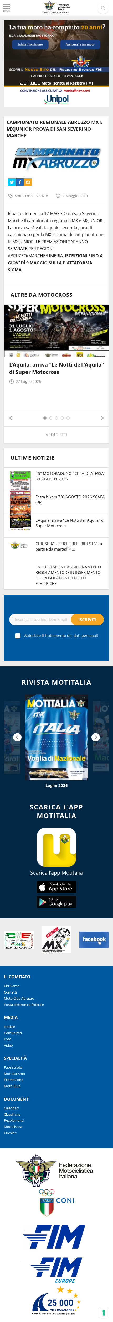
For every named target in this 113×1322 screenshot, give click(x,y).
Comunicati (13, 1033)
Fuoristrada (13, 1067)
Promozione (13, 1079)
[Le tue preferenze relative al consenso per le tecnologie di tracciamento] (104, 1313)
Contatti (10, 992)
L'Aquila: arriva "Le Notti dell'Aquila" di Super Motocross (56, 368)
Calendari (11, 1108)
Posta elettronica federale (24, 1004)
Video (8, 1045)
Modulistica (13, 1126)
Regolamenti (14, 1120)
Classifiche (12, 1114)
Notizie (41, 195)
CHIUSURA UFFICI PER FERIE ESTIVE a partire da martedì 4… (68, 546)
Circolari (10, 1133)
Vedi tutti (56, 435)
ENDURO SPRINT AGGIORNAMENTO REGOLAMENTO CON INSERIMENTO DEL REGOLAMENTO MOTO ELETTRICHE (68, 575)
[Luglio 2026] (56, 737)
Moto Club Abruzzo (19, 998)
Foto (7, 1039)
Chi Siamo (11, 986)
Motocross (24, 195)
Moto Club (12, 1086)
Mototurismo (14, 1073)
